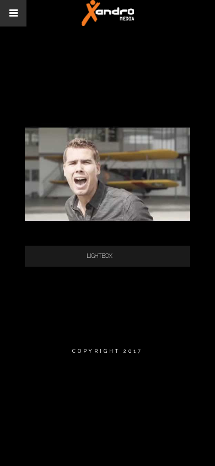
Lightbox (99, 256)
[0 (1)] (107, 234)
